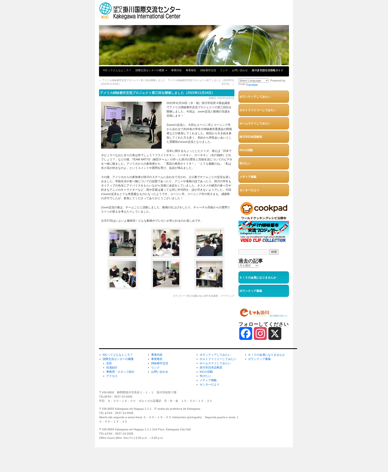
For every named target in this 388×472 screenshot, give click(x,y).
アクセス (112, 376)
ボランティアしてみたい (255, 96)
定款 (109, 363)
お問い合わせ (240, 70)
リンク (224, 70)
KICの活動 (192, 295)
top (200, 295)
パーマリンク (227, 295)
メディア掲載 (247, 176)
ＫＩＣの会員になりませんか (257, 277)
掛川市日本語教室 (250, 136)
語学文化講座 (210, 295)
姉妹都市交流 (208, 70)
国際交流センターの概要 (150, 70)
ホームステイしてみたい (255, 123)
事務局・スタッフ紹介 (120, 371)
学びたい (245, 163)
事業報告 (191, 70)
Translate (252, 84)
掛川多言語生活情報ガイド (267, 70)
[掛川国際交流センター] (140, 17)
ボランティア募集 (250, 290)
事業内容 (176, 70)
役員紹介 (112, 367)
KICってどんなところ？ (117, 70)
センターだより (249, 190)
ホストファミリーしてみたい (257, 110)
